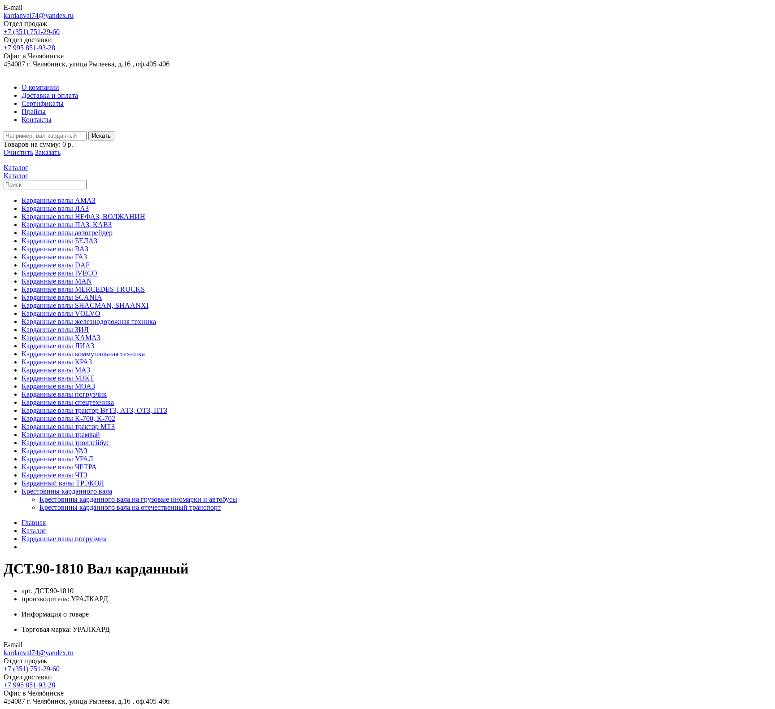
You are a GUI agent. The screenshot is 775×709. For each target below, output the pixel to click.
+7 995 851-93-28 (29, 48)
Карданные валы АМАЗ (59, 200)
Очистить (18, 152)
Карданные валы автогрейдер (67, 232)
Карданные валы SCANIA (62, 297)
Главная (34, 522)
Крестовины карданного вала (67, 491)
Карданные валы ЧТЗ (54, 475)
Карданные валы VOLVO (61, 313)
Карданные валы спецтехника (68, 402)
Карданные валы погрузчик (64, 394)
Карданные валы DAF (56, 265)
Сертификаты (43, 103)
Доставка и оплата (50, 95)
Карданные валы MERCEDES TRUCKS (83, 289)
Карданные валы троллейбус (65, 442)
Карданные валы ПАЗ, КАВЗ (67, 224)
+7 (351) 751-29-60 (32, 31)
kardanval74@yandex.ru (39, 15)
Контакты (37, 119)
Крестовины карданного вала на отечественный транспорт (130, 507)
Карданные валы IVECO (59, 273)
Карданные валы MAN (57, 281)
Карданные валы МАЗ (56, 370)
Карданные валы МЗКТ (58, 378)
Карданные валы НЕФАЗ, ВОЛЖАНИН (83, 216)
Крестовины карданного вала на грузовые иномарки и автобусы (138, 499)
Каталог (34, 530)
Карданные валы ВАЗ (55, 249)
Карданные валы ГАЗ (54, 257)
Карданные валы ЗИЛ (55, 329)
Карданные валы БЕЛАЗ (59, 241)
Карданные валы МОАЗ (58, 386)
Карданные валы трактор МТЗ (68, 426)
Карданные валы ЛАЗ (55, 208)
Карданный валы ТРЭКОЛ (63, 483)
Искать (101, 135)
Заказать (48, 152)
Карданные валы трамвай (61, 434)
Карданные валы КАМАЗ (61, 337)
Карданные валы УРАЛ (57, 459)
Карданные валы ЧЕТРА (59, 467)
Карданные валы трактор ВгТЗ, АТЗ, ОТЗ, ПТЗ (94, 410)
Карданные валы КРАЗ (57, 362)
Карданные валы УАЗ (54, 451)
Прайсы (34, 111)
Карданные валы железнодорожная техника (89, 321)
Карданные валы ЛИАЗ (58, 346)
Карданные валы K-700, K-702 (68, 418)
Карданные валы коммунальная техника (83, 354)
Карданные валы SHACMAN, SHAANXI (85, 305)
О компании (40, 87)
